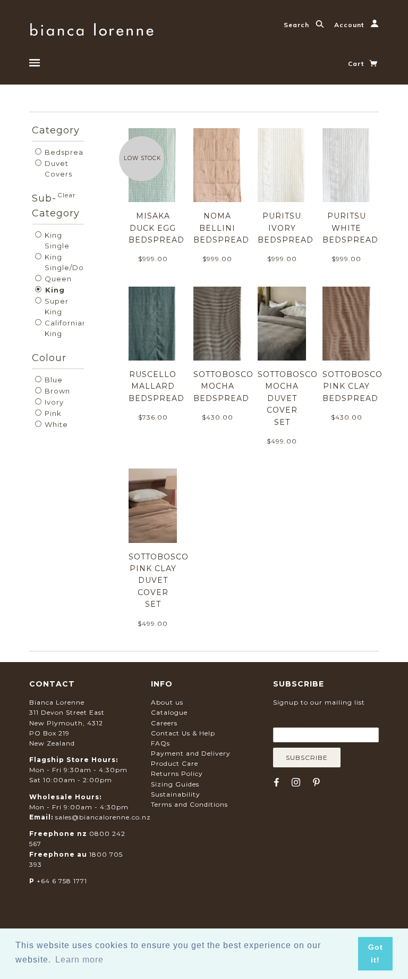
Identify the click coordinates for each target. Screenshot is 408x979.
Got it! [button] (375, 953)
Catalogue (169, 712)
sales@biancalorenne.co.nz (103, 817)
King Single (56, 240)
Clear (66, 195)
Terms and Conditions (189, 804)
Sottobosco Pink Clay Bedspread (352, 386)
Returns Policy (177, 773)
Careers (164, 723)
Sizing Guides (175, 784)
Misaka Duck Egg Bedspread (156, 228)
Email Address (324, 719)
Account (350, 25)
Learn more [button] (79, 959)
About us (167, 702)
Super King (55, 306)
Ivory (53, 402)
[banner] (91, 28)
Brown (56, 391)
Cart (357, 64)
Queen (57, 278)
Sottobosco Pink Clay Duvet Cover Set (159, 580)
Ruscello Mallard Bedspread (156, 386)
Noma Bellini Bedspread (221, 228)
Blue (52, 379)
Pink (52, 413)
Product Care (174, 763)
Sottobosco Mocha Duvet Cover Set (288, 398)
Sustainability (175, 794)
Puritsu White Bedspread (350, 228)
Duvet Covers (57, 168)
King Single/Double (71, 262)
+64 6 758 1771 (62, 881)
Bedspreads (67, 152)
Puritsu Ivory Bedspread (285, 228)
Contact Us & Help (183, 733)
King (53, 290)
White (55, 424)
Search (297, 25)
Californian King (64, 328)
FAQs (160, 743)
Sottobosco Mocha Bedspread (223, 386)
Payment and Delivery (191, 753)
